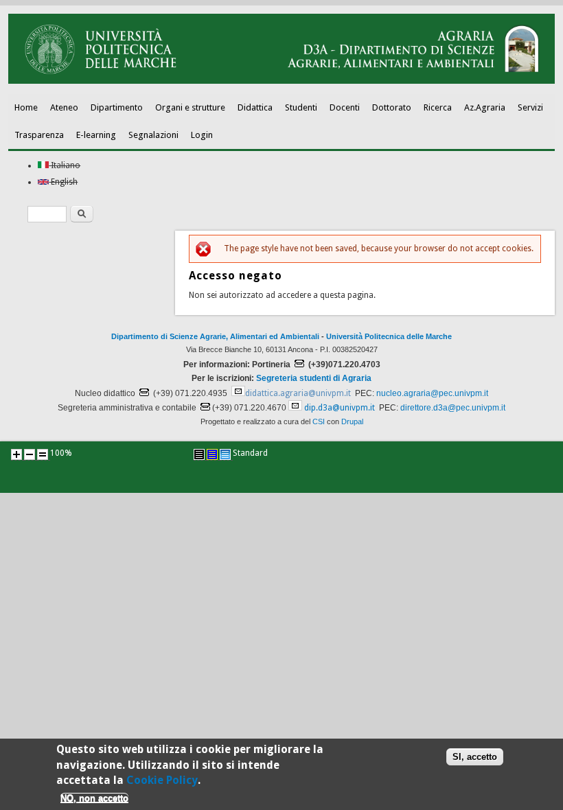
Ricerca (438, 107)
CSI (318, 421)
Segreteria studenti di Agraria (313, 378)
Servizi (530, 107)
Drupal (352, 421)
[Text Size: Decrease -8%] (29, 454)
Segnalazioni (153, 135)
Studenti (301, 107)
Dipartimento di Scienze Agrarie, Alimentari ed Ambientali (215, 336)
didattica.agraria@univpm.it (298, 393)
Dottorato (391, 107)
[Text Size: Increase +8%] (16, 454)
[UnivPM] (281, 81)
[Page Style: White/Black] (199, 454)
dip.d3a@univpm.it (339, 408)
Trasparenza (39, 135)
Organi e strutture (190, 107)
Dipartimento (117, 107)
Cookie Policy (162, 780)
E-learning (96, 135)
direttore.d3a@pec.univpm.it (452, 408)
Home (26, 107)
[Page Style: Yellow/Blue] (212, 454)
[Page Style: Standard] (225, 454)
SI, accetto (474, 757)
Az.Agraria (484, 107)
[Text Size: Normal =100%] (42, 454)
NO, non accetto (94, 798)
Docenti (345, 107)
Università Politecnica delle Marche (389, 336)
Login (202, 135)
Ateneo (64, 107)
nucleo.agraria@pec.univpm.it (432, 393)
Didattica (255, 107)
